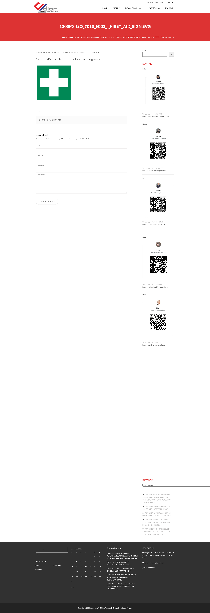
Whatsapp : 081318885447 (152, 284)
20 (86, 571)
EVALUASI (169, 8)
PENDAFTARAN (154, 8)
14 (91, 566)
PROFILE (116, 8)
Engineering (57, 566)
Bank (37, 566)
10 (72, 566)
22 (95, 571)
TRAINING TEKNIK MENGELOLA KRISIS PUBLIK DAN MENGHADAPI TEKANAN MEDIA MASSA (156, 531)
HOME (104, 8)
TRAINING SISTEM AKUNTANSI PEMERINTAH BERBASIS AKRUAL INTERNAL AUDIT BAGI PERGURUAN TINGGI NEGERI (122, 555)
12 (81, 566)
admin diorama (78, 52)
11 (77, 566)
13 (86, 566)
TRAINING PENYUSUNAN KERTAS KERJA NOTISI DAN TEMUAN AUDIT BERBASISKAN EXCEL (157, 522)
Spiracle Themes (126, 608)
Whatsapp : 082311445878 (152, 222)
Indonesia (38, 569)
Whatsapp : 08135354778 (152, 114)
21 (91, 571)
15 (95, 566)
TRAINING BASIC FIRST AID (51, 120)
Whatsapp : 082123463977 (152, 168)
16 (100, 566)
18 (77, 571)
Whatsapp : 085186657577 (152, 342)
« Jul (72, 588)
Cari (144, 51)
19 (81, 571)
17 (72, 571)
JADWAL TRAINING (133, 8)
